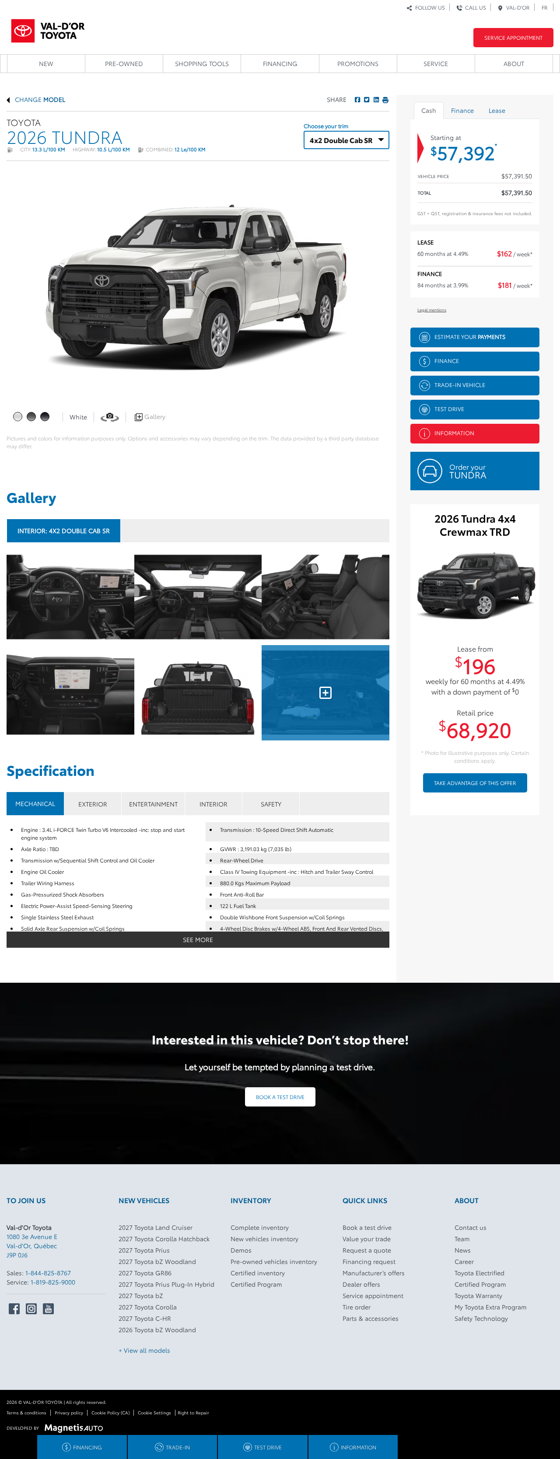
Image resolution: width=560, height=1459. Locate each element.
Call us (474, 7)
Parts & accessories (371, 1318)
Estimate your (469, 336)
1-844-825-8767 (48, 1272)
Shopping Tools (202, 63)
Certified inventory (258, 1272)
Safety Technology (481, 1318)
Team (462, 1238)
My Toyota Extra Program (491, 1306)
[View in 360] (110, 416)
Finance (446, 360)
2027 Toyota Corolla (148, 1306)
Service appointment (373, 1295)
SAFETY (271, 803)
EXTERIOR (92, 803)
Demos (241, 1250)
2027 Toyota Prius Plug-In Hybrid (166, 1284)
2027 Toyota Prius (144, 1250)
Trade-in (178, 1447)
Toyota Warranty (478, 1295)
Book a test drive (280, 1096)
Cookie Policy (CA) (110, 1412)
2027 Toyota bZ (141, 1295)
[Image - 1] (198, 597)
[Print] (384, 99)
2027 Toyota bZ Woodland (157, 1261)
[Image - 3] (70, 692)
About (514, 63)
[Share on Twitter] (366, 99)
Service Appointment (513, 37)
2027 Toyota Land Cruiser (155, 1227)
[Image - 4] (198, 692)
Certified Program (256, 1284)
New (46, 63)
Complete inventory (260, 1227)
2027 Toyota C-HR (145, 1318)
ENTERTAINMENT (153, 803)
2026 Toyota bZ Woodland (157, 1329)
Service (436, 63)
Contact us (470, 1227)
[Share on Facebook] (357, 99)
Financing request (369, 1261)
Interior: (64, 530)
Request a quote (367, 1250)
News (463, 1250)
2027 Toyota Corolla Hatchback (164, 1238)
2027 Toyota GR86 (145, 1272)
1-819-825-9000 (53, 1281)
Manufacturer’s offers (374, 1272)
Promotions (357, 63)
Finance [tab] (462, 110)
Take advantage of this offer (475, 782)
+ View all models (144, 1350)
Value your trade (367, 1238)
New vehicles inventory (264, 1238)
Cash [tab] (428, 110)
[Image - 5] (325, 692)
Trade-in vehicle (459, 384)
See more (198, 939)
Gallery (154, 416)
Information (454, 432)
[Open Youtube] (48, 1308)
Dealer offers (361, 1284)
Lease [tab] (497, 110)
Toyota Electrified (479, 1272)
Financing (280, 63)
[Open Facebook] (14, 1308)
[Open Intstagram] (31, 1308)
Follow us (429, 7)
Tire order (357, 1306)
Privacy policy (69, 1412)
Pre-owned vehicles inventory (274, 1261)
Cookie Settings (154, 1412)
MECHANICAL (35, 803)
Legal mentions (431, 309)
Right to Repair (193, 1412)
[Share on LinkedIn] (375, 99)
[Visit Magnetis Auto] (76, 1427)
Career (464, 1261)
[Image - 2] (325, 597)
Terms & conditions (26, 1412)
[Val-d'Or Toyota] (48, 28)
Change (39, 99)
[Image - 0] (70, 597)
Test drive (449, 408)
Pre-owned (124, 63)
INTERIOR (214, 803)
